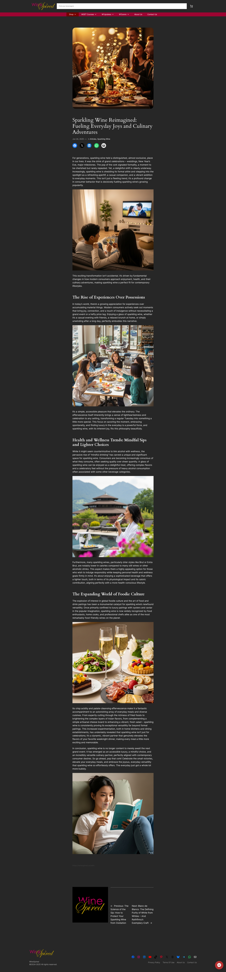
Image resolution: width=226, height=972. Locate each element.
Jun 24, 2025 (78, 139)
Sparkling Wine (103, 139)
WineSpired (34, 961)
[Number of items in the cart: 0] (191, 6)
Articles (93, 139)
